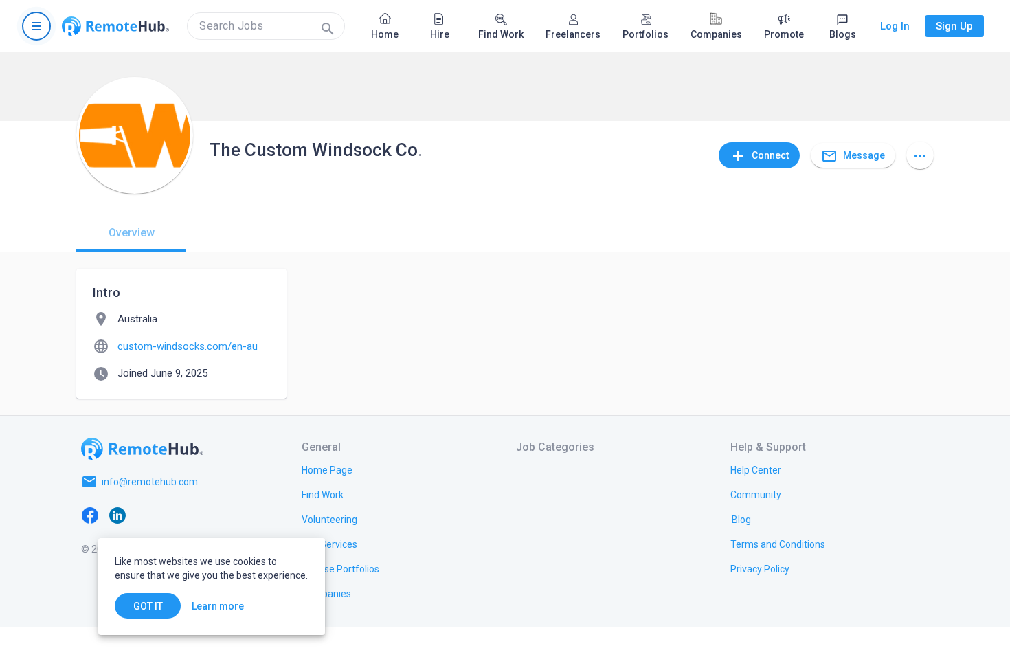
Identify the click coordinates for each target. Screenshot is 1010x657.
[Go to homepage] (115, 26)
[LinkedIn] (117, 514)
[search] (266, 26)
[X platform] (145, 514)
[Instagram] (172, 514)
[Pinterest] (200, 514)
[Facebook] (90, 514)
